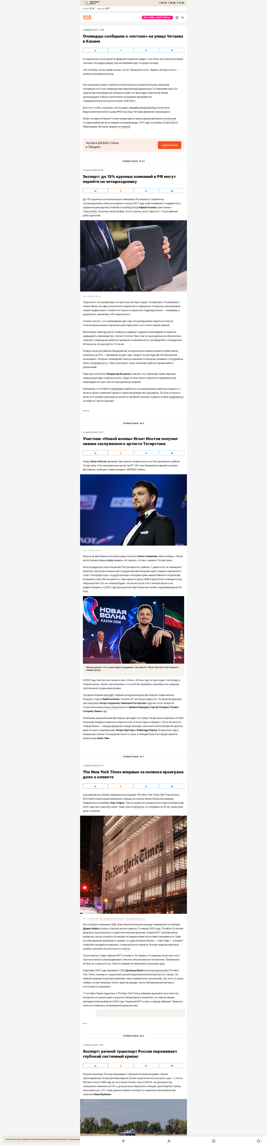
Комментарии (134, 161)
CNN (113, 924)
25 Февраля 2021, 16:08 (93, 30)
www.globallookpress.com (135, 919)
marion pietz (93, 919)
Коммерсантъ (99, 363)
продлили (174, 396)
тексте (126, 948)
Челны (86, 9)
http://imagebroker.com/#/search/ (112, 919)
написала (138, 806)
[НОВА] (156, 17)
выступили (112, 707)
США (85, 1023)
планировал (116, 388)
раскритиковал (160, 970)
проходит (109, 695)
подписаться (169, 145)
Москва (100, 9)
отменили (109, 396)
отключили (169, 118)
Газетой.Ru (90, 211)
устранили (124, 126)
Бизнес (86, 411)
